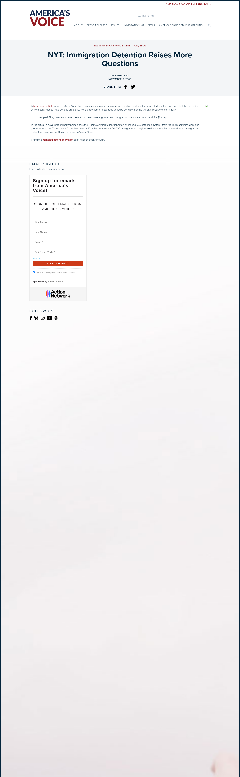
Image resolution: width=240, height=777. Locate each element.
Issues (115, 25)
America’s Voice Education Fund (181, 25)
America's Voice (188, 4)
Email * (38, 240)
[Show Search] (209, 25)
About (78, 25)
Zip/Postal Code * (44, 250)
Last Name (40, 230)
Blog (143, 45)
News (151, 25)
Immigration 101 (134, 25)
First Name (40, 220)
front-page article (43, 106)
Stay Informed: (146, 16)
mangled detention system (58, 139)
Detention (131, 45)
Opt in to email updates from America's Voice (55, 272)
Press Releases (97, 25)
